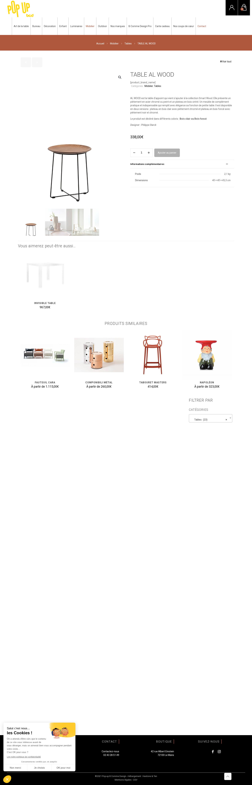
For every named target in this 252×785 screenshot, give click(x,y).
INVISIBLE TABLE (45, 303)
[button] (120, 77)
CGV (135, 779)
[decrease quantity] (134, 152)
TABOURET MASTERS (153, 382)
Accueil (100, 43)
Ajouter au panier (167, 152)
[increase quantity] (149, 152)
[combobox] (210, 418)
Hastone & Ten (150, 776)
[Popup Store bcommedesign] (20, 8)
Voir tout (226, 61)
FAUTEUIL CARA (45, 382)
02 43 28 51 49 (111, 755)
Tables (128, 43)
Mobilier (114, 43)
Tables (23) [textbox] (209, 419)
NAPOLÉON (207, 382)
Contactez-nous (110, 751)
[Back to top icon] (227, 776)
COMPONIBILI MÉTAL (99, 382)
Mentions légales (123, 779)
